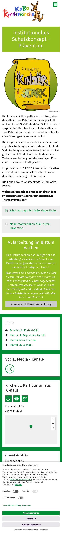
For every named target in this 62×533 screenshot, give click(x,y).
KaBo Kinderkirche (16, 455)
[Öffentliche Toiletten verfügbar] (16, 398)
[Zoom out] (53, 423)
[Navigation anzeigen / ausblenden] (55, 4)
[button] (31, 427)
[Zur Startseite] (23, 11)
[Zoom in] (53, 419)
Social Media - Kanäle (24, 359)
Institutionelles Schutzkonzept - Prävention (31, 39)
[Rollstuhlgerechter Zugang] (8, 398)
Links (9, 322)
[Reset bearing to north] (53, 428)
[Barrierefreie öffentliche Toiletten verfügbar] (25, 398)
